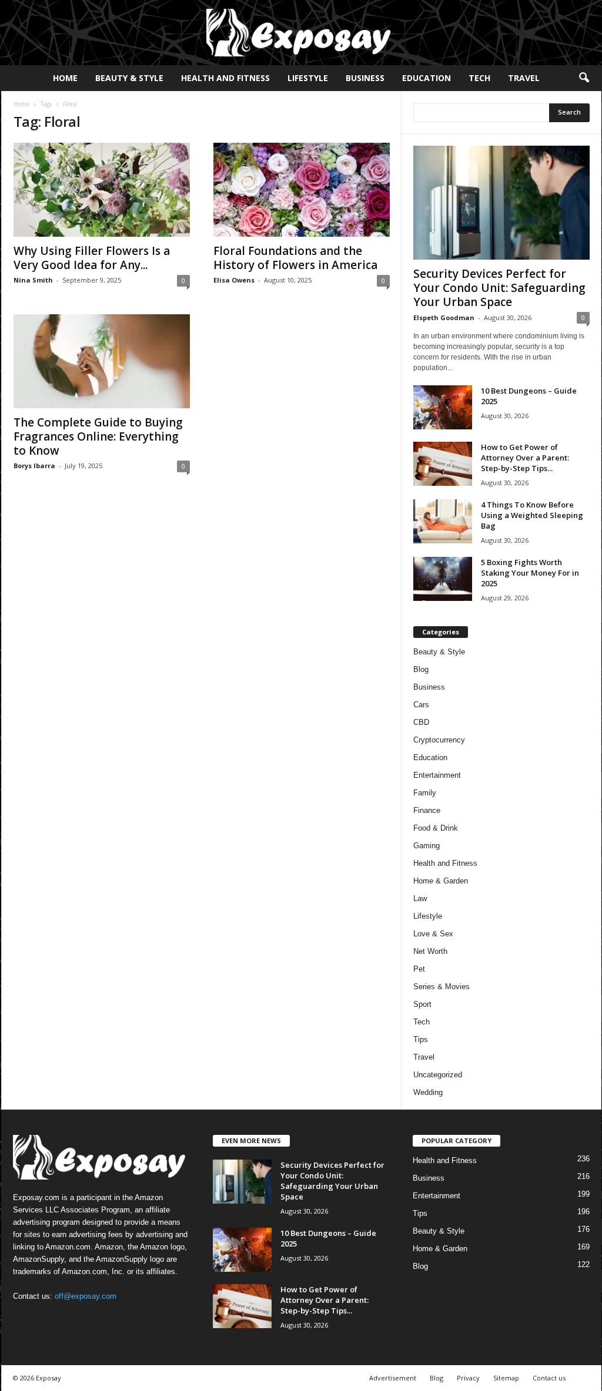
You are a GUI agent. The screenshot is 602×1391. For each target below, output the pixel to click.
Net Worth (430, 951)
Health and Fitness (225, 77)
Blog (421, 669)
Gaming (426, 845)
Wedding (428, 1092)
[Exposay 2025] (301, 32)
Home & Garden (440, 880)
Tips (420, 1039)
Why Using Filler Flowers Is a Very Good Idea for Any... (92, 258)
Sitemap (506, 1377)
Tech (479, 77)
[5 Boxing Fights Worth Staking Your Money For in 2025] (442, 579)
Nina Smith (33, 279)
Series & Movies (441, 986)
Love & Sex (433, 933)
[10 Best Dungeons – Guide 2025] (442, 407)
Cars (421, 704)
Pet (419, 969)
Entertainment (437, 775)
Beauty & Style (129, 77)
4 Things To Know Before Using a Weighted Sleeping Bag (532, 515)
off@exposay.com (85, 1296)
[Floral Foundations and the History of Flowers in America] (301, 190)
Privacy (468, 1377)
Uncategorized (437, 1074)
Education (426, 77)
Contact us (549, 1377)
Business (365, 77)
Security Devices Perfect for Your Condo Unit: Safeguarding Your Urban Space (499, 288)
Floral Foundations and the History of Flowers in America (295, 258)
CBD (421, 722)
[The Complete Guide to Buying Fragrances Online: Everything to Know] (102, 361)
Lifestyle (307, 77)
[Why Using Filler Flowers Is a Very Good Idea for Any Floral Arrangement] (102, 190)
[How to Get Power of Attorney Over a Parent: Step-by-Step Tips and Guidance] (442, 464)
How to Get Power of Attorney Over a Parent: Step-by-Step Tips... (525, 457)
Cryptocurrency (439, 739)
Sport (422, 1004)
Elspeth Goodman (443, 317)
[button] (584, 78)
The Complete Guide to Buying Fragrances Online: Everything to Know (98, 436)
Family (424, 792)
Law (420, 898)
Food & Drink (435, 828)
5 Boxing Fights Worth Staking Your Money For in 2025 (530, 573)
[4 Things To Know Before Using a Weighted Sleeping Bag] (442, 521)
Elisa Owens (234, 279)
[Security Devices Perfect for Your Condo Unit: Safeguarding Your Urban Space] (501, 203)
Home (65, 77)
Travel (524, 77)
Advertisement (392, 1377)
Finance (426, 810)
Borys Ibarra (34, 465)
